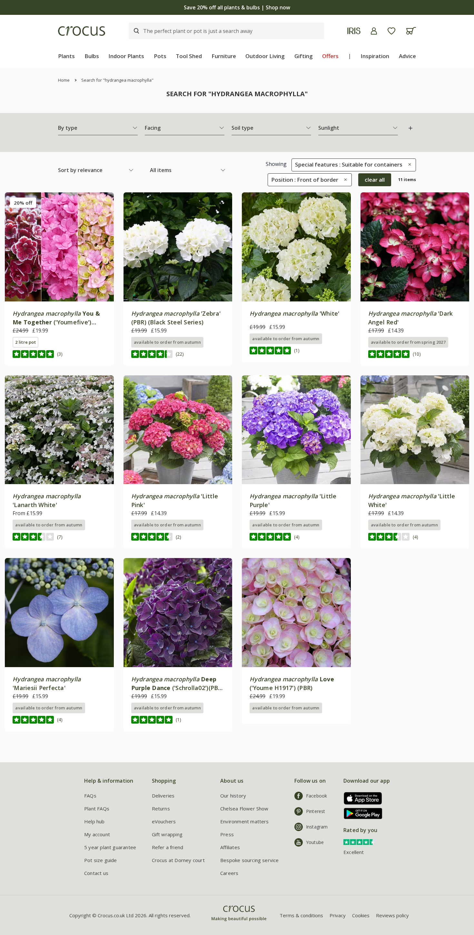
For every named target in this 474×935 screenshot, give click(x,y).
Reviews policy (392, 915)
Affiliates (230, 847)
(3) (60, 354)
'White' (295, 313)
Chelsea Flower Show (244, 808)
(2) (178, 537)
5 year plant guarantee (110, 847)
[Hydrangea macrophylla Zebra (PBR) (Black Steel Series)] (177, 246)
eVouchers (164, 821)
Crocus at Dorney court (178, 860)
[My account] (374, 31)
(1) (297, 350)
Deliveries (163, 795)
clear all (375, 179)
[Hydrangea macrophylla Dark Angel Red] (414, 246)
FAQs (90, 795)
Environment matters (244, 821)
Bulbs (91, 56)
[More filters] (410, 128)
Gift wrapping (167, 834)
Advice (407, 56)
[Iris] (353, 30)
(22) (180, 354)
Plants (66, 56)
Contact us (96, 873)
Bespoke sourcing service (249, 860)
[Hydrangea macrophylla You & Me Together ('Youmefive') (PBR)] (59, 246)
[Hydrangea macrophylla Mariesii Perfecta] (59, 612)
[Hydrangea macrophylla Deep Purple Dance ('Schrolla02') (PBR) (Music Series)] (177, 612)
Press (227, 834)
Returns (161, 808)
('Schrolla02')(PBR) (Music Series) (177, 687)
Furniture (224, 56)
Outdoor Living (265, 56)
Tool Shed (189, 56)
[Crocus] (81, 31)
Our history (233, 795)
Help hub (94, 821)
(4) (297, 537)
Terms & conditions (301, 915)
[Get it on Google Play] (360, 813)
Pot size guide (100, 860)
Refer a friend (167, 847)
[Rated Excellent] (359, 841)
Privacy (338, 915)
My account (97, 834)
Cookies (361, 915)
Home (64, 80)
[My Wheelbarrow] (411, 31)
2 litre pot (25, 342)
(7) (60, 537)
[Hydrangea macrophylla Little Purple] (296, 429)
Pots (160, 56)
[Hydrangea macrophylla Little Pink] (177, 429)
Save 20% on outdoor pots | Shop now (349, 7)
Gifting (303, 56)
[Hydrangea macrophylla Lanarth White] (59, 429)
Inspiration (374, 56)
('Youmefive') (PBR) (56, 322)
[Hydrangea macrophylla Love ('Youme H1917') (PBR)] (296, 612)
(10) (417, 354)
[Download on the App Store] (360, 798)
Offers (330, 56)
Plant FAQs (96, 808)
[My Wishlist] (391, 31)
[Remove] (408, 164)
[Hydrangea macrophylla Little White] (414, 429)
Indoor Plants (126, 56)
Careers (229, 873)
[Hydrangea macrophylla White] (296, 246)
